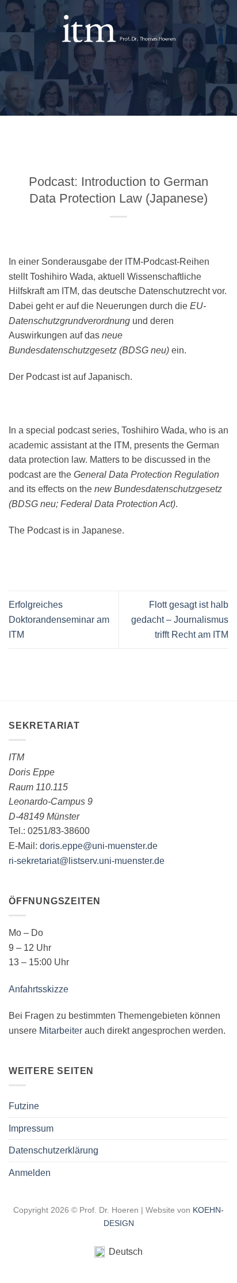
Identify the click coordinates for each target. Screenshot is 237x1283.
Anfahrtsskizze (38, 989)
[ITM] (118, 29)
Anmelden (30, 1173)
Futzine (24, 1106)
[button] (15, 29)
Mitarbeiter (60, 1030)
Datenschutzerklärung (53, 1150)
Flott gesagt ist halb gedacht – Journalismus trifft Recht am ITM (179, 619)
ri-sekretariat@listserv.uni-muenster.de (87, 861)
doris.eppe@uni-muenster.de (99, 846)
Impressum (31, 1128)
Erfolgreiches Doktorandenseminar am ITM (59, 619)
